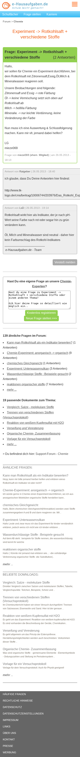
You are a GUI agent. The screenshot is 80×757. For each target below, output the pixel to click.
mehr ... (12, 389)
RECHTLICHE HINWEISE (18, 700)
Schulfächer (10, 14)
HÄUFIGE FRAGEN (14, 694)
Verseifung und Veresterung (25, 428)
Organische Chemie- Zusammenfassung (33, 433)
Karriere (52, 14)
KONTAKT (9, 739)
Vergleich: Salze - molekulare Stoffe (30, 407)
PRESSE (8, 745)
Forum (7, 21)
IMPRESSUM (10, 720)
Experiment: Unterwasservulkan (28, 368)
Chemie (63, 453)
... (8, 564)
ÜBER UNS (9, 732)
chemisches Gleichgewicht (24, 363)
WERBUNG (9, 752)
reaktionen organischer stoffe (26, 384)
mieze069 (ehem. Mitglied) (33, 154)
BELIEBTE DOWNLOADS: (21, 574)
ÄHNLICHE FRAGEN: (17, 467)
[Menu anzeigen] (70, 4)
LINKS (6, 726)
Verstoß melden (65, 262)
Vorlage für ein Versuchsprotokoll (28, 438)
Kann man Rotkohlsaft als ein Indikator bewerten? (39, 342)
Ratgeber (24, 171)
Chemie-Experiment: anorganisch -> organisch (37, 352)
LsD (21, 207)
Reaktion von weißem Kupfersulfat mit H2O (35, 422)
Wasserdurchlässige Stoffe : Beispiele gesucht (37, 374)
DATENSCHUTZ (12, 707)
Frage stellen (32, 14)
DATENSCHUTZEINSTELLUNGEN (23, 713)
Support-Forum (45, 453)
